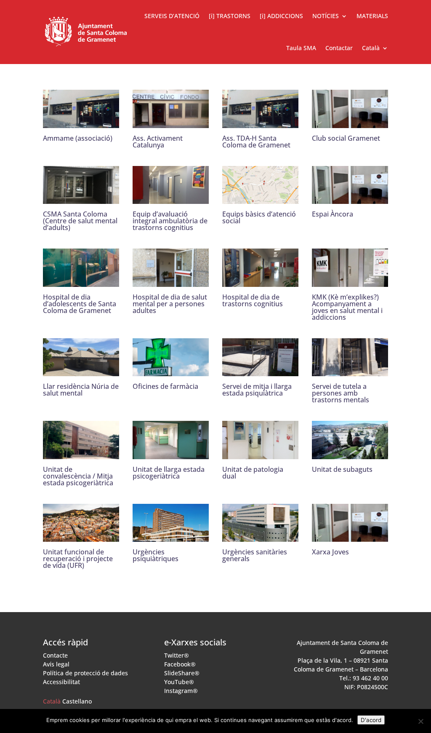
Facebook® (180, 664)
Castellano (77, 701)
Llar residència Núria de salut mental (81, 390)
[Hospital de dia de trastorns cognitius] (260, 281)
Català (52, 701)
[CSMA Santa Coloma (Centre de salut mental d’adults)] (81, 198)
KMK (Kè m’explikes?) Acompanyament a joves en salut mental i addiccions (347, 307)
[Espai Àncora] (350, 198)
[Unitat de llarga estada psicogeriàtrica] (171, 452)
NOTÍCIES (325, 16)
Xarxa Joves (330, 551)
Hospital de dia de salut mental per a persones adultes (170, 303)
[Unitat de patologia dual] (260, 452)
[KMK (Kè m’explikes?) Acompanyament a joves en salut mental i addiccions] (350, 281)
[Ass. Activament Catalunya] (171, 122)
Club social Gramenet (346, 138)
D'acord (371, 720)
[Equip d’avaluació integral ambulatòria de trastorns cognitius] (171, 198)
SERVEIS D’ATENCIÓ (172, 16)
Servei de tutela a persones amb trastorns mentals (340, 393)
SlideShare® (182, 673)
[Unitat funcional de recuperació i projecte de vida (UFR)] (81, 535)
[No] (420, 721)
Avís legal (56, 664)
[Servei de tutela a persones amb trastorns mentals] (350, 370)
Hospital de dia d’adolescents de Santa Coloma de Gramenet (79, 303)
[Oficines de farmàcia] (171, 370)
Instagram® (181, 691)
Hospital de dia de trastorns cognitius (252, 300)
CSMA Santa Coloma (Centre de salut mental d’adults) (80, 220)
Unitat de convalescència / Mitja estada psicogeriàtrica (78, 476)
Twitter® (176, 655)
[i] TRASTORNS (229, 16)
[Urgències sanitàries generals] (260, 535)
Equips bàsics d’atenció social (259, 217)
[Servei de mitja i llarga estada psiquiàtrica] (260, 370)
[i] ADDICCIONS (281, 16)
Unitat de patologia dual (252, 473)
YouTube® (179, 682)
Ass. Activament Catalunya (158, 142)
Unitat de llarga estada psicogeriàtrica (169, 473)
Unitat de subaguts (342, 469)
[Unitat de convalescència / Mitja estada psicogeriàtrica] (81, 452)
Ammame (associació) (77, 138)
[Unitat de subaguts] (350, 452)
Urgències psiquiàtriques (155, 555)
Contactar (339, 48)
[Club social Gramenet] (350, 122)
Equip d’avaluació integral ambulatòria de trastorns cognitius (170, 220)
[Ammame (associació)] (81, 122)
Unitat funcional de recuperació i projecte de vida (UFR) (78, 558)
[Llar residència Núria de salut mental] (81, 370)
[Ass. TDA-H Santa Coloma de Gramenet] (260, 122)
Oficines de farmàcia (165, 386)
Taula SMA (301, 48)
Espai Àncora (332, 214)
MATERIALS (372, 16)
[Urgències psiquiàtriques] (171, 535)
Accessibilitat (61, 682)
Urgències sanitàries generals (254, 555)
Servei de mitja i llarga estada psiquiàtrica (257, 390)
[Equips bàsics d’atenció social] (260, 198)
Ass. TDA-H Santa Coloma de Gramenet (256, 142)
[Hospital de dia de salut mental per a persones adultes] (171, 281)
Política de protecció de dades (85, 673)
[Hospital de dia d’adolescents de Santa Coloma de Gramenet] (81, 281)
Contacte (55, 655)
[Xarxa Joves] (350, 535)
